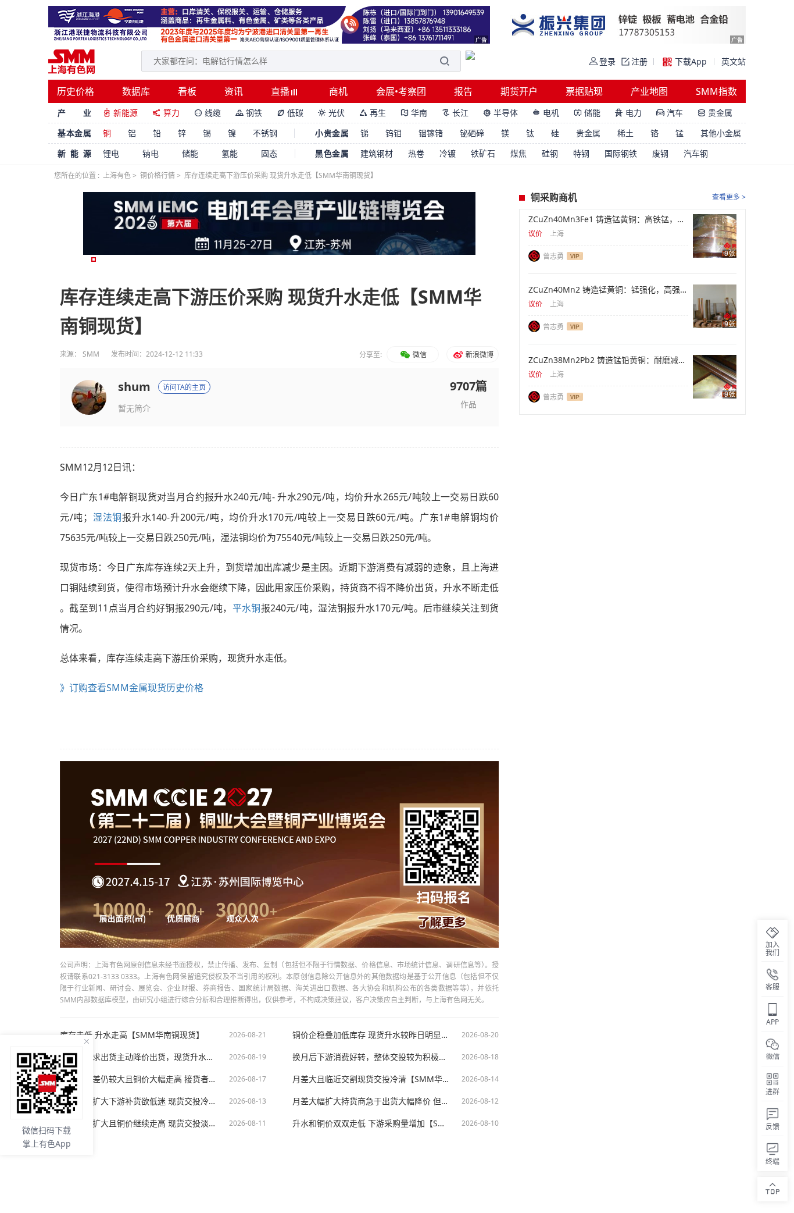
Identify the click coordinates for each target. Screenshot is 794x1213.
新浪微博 (478, 355)
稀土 (625, 132)
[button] (93, 259)
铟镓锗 (431, 132)
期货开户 (519, 91)
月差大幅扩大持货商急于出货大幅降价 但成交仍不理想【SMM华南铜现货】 (370, 1101)
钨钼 (393, 132)
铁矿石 (483, 153)
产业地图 (649, 91)
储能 (587, 112)
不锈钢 (265, 132)
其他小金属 (720, 132)
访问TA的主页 (184, 387)
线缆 (207, 112)
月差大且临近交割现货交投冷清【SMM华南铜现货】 (370, 1079)
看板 (187, 91)
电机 (545, 112)
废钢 (660, 153)
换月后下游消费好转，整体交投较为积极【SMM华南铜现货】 (370, 1057)
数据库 (136, 91)
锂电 (111, 153)
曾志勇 (553, 256)
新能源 (120, 112)
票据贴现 (584, 91)
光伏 (331, 112)
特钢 (581, 153)
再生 (372, 112)
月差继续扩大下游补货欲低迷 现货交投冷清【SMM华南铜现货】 (138, 1101)
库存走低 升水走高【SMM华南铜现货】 (132, 1035)
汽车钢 (696, 153)
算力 (166, 112)
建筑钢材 (376, 153)
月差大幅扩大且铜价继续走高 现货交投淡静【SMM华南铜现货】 (138, 1123)
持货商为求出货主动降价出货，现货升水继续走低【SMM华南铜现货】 (138, 1057)
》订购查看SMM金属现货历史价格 (131, 687)
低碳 (290, 112)
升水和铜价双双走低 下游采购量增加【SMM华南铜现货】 (370, 1123)
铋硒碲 (472, 132)
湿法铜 (107, 517)
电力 (628, 112)
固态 (269, 153)
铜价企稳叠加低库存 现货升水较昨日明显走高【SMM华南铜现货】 (370, 1035)
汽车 (669, 112)
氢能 (229, 153)
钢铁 (248, 112)
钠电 (150, 153)
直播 (281, 91)
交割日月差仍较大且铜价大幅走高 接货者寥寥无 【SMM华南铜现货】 (138, 1079)
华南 (413, 112)
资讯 (233, 91)
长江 (455, 112)
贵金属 (715, 112)
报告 (463, 91)
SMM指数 (716, 91)
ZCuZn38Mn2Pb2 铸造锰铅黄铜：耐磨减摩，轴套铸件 (608, 360)
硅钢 (550, 153)
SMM (91, 354)
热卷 (416, 153)
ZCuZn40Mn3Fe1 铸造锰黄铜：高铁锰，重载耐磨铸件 (608, 219)
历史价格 (75, 91)
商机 (338, 91)
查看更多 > (729, 197)
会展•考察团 (401, 91)
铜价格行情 (157, 175)
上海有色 (117, 175)
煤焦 (518, 153)
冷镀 (447, 153)
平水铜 (247, 608)
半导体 (500, 112)
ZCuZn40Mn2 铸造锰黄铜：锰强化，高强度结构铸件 (608, 289)
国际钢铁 (621, 153)
